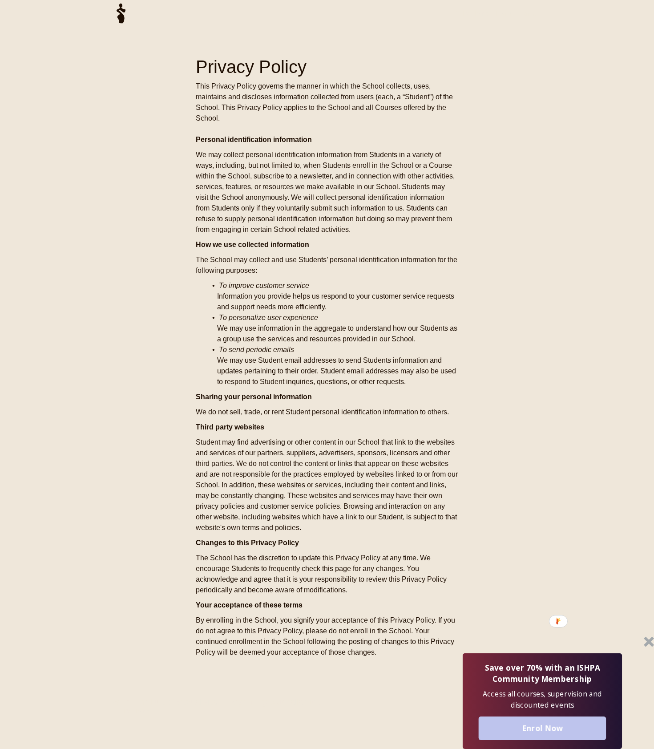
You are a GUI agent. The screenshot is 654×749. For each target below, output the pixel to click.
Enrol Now (542, 727)
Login (503, 13)
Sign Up (529, 13)
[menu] (493, 13)
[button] (542, 673)
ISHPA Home (470, 13)
